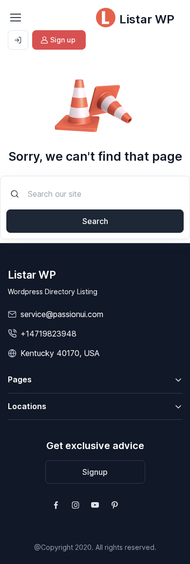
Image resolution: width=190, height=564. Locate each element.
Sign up (63, 40)
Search (95, 221)
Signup (95, 472)
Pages (20, 379)
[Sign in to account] (18, 40)
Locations (27, 406)
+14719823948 (48, 333)
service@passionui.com (61, 314)
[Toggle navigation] (15, 17)
